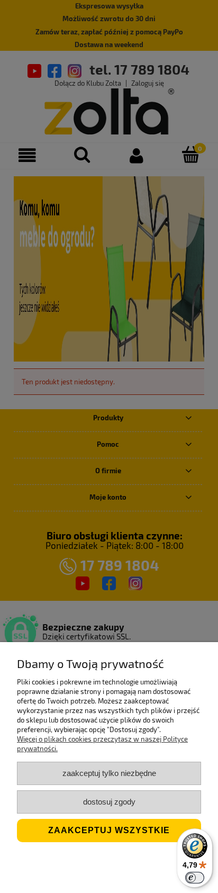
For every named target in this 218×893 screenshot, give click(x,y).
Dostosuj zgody (109, 801)
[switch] (194, 877)
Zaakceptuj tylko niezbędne (109, 773)
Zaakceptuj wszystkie (109, 830)
